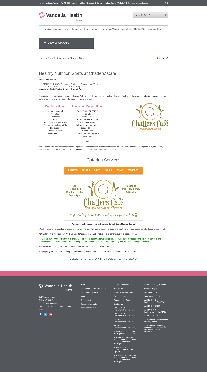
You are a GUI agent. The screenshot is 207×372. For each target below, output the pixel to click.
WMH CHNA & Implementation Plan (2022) (155, 301)
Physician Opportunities (123, 292)
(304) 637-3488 (65, 306)
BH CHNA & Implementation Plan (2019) (125, 327)
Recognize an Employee (123, 300)
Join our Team (52, 3)
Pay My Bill (65, 3)
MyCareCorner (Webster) (115, 3)
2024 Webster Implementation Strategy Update (156, 321)
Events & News (120, 296)
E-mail (41, 309)
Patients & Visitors (110, 29)
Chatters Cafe (77, 58)
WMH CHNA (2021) (152, 306)
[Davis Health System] (65, 16)
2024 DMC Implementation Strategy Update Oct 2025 (124, 333)
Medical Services (53, 29)
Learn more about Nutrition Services (103, 150)
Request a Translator (89, 304)
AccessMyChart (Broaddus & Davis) (87, 3)
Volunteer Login (150, 288)
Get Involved (86, 300)
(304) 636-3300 (51, 303)
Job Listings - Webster (90, 292)
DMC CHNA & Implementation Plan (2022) (125, 309)
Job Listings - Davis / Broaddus (93, 288)
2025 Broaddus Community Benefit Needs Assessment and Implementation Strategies (125, 358)
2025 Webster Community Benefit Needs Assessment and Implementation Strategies (155, 329)
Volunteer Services (121, 285)
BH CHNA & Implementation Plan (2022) (125, 321)
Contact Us (139, 29)
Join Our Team (155, 29)
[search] (166, 3)
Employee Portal (150, 292)
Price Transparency (88, 308)
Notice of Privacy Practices (155, 285)
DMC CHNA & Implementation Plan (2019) (125, 315)
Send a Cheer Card (152, 296)
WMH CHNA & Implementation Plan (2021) (155, 311)
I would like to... (144, 15)
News (66, 29)
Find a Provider (91, 29)
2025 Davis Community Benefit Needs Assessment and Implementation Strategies (125, 340)
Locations (76, 29)
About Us (126, 29)
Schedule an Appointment (138, 3)
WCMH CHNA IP (151, 316)
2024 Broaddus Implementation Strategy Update (124, 349)
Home (41, 3)
